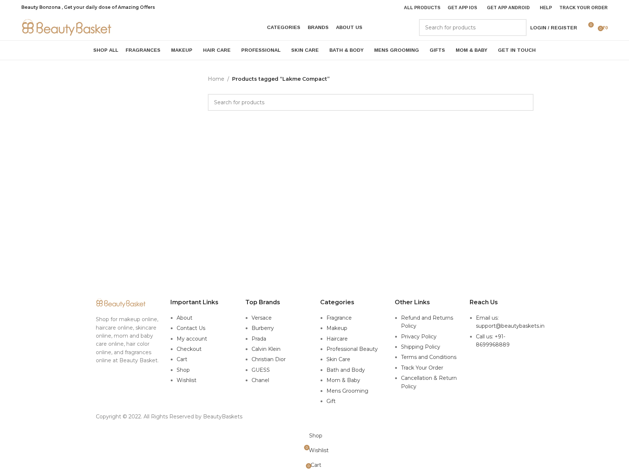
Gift (331, 401)
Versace (262, 318)
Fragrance (339, 318)
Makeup (336, 328)
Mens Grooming (347, 391)
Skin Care (338, 359)
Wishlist (186, 380)
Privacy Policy (419, 336)
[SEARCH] (518, 27)
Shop (183, 370)
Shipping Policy (420, 347)
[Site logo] (67, 27)
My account (192, 338)
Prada (259, 338)
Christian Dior (269, 359)
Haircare (337, 338)
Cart (182, 359)
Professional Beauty (352, 349)
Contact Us (191, 328)
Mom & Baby (343, 380)
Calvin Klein (266, 349)
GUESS (261, 370)
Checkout (189, 349)
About (184, 318)
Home (216, 79)
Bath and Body (345, 370)
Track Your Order (422, 367)
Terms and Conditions (428, 357)
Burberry (263, 328)
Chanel (260, 380)
